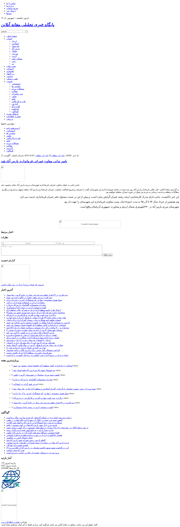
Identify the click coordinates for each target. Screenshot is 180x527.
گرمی (14, 56)
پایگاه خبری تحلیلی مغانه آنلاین (27, 24)
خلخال (14, 51)
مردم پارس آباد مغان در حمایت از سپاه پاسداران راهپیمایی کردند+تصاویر (37, 443)
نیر (13, 64)
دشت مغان (11, 66)
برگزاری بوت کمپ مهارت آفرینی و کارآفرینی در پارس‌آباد (31, 315)
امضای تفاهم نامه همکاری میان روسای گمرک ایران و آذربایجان (33, 320)
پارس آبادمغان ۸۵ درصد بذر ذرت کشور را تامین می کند (30, 333)
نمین (14, 61)
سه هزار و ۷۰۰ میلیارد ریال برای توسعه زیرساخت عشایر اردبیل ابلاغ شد (37, 328)
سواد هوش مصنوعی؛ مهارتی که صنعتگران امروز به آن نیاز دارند (34, 300)
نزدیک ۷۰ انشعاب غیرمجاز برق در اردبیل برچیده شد (28, 340)
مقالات (15, 91)
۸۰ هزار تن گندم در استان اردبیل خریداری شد (25, 348)
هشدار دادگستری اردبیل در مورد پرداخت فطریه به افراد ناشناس (34, 435)
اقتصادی (10, 71)
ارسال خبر (11, 11)
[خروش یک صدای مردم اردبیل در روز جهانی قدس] (15, 283)
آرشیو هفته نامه (13, 128)
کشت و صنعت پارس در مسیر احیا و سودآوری (26, 307)
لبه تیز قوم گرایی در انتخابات (25, 384)
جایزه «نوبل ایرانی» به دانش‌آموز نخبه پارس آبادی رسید (30, 430)
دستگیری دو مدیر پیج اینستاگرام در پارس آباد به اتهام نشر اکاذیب (34, 423)
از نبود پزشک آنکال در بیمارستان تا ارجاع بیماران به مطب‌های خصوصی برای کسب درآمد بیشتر (47, 428)
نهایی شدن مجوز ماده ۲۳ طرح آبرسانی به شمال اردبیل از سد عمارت (36, 317)
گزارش (15, 104)
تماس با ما (10, 3)
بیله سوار (16, 46)
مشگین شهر (17, 59)
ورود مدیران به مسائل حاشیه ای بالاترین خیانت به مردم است (32, 453)
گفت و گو (16, 106)
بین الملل (10, 74)
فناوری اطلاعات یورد (10, 522)
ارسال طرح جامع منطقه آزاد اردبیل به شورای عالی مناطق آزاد (33, 310)
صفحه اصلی (11, 36)
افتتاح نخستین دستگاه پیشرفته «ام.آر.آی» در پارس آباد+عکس (32, 433)
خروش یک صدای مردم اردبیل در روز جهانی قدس (22, 285)
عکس (14, 96)
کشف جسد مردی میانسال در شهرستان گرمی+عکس (36, 375)
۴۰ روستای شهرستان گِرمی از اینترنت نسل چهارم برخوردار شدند (34, 330)
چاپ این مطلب (42, 155)
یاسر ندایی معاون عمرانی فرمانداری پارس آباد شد (34, 161)
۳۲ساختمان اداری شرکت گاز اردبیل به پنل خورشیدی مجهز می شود (35, 312)
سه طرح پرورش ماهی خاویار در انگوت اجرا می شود (29, 297)
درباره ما (10, 6)
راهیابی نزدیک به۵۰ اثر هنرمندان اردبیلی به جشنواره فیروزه (31, 335)
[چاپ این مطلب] (57, 155)
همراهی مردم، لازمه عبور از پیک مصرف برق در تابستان (30, 343)
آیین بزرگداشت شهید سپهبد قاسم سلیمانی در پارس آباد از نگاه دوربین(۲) (37, 448)
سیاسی (9, 76)
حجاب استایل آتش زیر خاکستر (19, 438)
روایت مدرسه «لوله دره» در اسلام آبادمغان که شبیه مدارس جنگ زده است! (39, 418)
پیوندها (9, 13)
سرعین (15, 54)
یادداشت (15, 109)
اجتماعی (10, 69)
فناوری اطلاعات (13, 116)
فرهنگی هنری (12, 114)
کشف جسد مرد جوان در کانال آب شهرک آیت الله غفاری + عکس (34, 420)
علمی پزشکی (12, 79)
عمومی (9, 81)
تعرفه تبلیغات (12, 8)
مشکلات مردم (18, 89)
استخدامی (16, 84)
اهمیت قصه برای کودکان (17, 445)
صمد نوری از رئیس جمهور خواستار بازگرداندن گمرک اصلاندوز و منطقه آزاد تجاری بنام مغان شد (54, 389)
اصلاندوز (15, 44)
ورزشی (9, 119)
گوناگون (15, 111)
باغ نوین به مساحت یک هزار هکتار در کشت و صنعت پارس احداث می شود (38, 323)
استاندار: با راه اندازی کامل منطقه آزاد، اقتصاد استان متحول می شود (36, 325)
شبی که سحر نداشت (15, 450)
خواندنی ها (16, 86)
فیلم (13, 99)
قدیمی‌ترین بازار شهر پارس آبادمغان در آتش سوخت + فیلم (31, 425)
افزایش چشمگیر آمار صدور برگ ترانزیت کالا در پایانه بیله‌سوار (33, 350)
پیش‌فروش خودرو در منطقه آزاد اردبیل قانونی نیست (29, 353)
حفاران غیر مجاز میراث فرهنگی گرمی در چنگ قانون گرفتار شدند (34, 345)
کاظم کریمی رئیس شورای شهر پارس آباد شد (26, 440)
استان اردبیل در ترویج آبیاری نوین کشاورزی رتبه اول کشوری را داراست (37, 355)
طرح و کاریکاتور (19, 101)
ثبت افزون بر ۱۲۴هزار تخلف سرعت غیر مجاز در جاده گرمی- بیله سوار (37, 295)
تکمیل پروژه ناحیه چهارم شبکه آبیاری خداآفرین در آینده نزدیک (32, 338)
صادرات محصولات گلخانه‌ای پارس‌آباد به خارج (26, 305)
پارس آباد (16, 49)
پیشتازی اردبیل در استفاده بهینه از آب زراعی (25, 302)
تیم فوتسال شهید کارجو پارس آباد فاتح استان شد (34, 370)
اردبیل (14, 41)
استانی (9, 39)
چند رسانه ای (17, 94)
